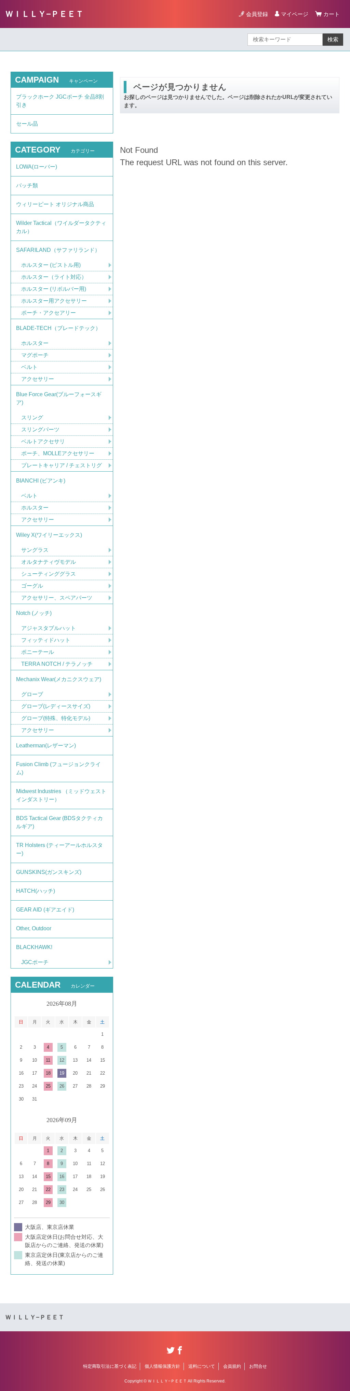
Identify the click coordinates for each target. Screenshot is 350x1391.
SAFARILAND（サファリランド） (58, 250)
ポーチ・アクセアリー (48, 313)
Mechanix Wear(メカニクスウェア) (58, 679)
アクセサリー (37, 379)
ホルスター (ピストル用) (51, 265)
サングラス (35, 550)
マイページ (294, 14)
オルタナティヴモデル (48, 562)
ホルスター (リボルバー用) (53, 289)
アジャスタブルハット (48, 628)
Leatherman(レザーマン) (46, 745)
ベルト (29, 367)
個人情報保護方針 (162, 1366)
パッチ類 (27, 185)
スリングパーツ (40, 429)
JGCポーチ (35, 962)
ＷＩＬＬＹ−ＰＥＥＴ (44, 13)
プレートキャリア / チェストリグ (61, 465)
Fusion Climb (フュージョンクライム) (58, 768)
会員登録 (257, 14)
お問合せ (258, 1366)
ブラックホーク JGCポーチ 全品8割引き (60, 101)
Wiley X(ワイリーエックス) (49, 535)
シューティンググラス (48, 574)
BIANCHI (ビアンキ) (40, 481)
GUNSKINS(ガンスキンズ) (48, 872)
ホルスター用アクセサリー (54, 301)
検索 (332, 39)
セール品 (27, 124)
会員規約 (232, 1366)
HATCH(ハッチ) (35, 891)
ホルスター (35, 343)
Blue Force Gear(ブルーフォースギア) (59, 398)
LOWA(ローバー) (36, 167)
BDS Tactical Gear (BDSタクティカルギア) (59, 822)
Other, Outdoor (33, 928)
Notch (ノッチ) (34, 613)
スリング (32, 417)
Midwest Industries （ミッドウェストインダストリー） (61, 795)
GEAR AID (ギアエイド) (45, 910)
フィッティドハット (45, 640)
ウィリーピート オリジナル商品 (55, 204)
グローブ (32, 694)
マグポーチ (35, 355)
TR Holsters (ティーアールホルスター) (59, 849)
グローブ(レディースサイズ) (55, 706)
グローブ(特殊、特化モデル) (55, 718)
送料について (201, 1366)
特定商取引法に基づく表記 (109, 1366)
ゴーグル (32, 586)
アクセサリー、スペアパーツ (56, 598)
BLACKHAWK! (34, 947)
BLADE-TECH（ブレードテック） (58, 328)
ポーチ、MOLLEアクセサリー (57, 453)
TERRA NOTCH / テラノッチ (57, 664)
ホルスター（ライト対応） (54, 277)
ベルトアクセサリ (43, 441)
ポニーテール (37, 652)
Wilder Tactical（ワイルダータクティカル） (61, 227)
